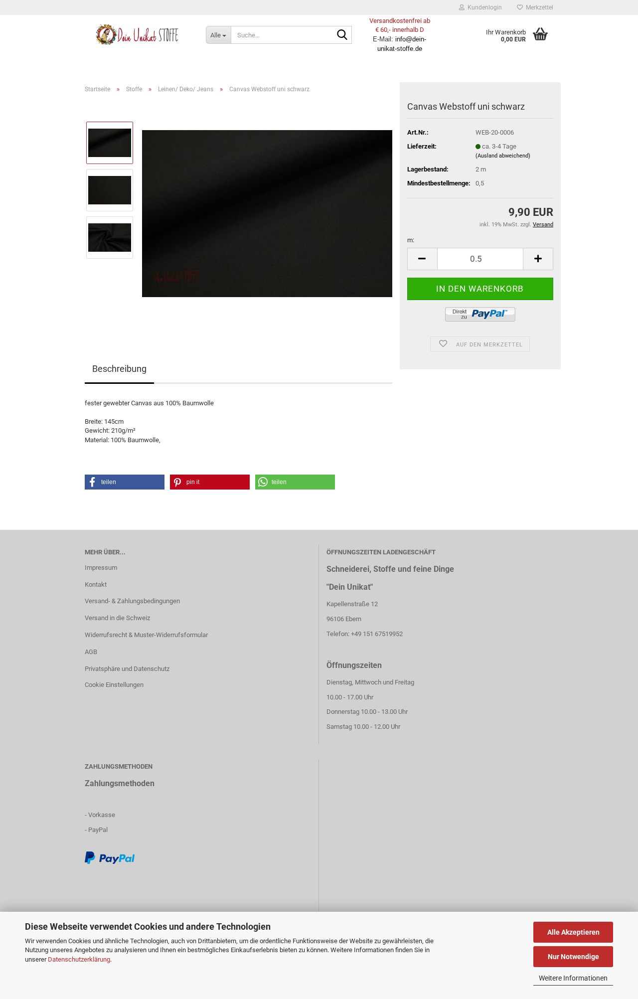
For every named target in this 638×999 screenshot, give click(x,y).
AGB (91, 652)
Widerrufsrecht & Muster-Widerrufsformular (146, 635)
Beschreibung (119, 368)
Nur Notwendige (573, 957)
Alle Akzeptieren (573, 932)
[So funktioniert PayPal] (110, 857)
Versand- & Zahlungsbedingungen (132, 601)
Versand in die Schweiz (117, 618)
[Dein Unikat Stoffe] (138, 35)
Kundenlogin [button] (483, 7)
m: (410, 240)
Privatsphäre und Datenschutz (127, 668)
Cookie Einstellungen (114, 684)
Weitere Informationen (573, 978)
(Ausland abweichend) (503, 156)
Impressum (101, 567)
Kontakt (96, 584)
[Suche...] (342, 35)
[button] (422, 259)
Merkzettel (538, 7)
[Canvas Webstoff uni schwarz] (267, 213)
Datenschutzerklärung (79, 959)
